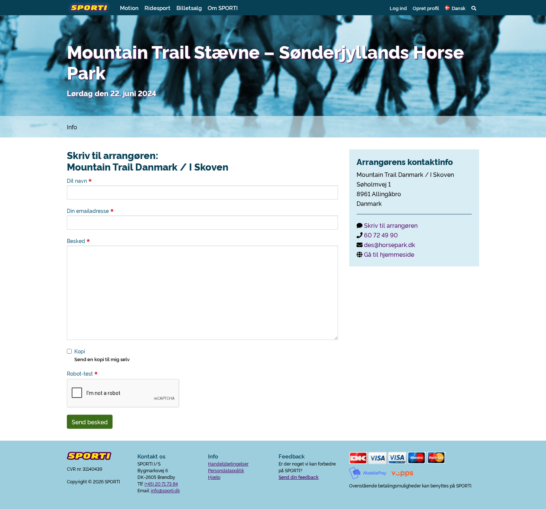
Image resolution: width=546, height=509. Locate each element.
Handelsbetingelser (228, 463)
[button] (455, 7)
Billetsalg (189, 8)
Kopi (79, 351)
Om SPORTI (223, 8)
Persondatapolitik (226, 470)
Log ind (398, 7)
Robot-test (80, 373)
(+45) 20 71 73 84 (161, 483)
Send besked (90, 422)
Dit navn (77, 180)
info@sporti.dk (165, 490)
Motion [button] (129, 8)
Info (72, 127)
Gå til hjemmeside (389, 254)
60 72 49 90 (381, 235)
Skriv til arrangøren (390, 225)
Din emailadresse (88, 210)
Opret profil (426, 7)
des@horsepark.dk (389, 244)
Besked (77, 240)
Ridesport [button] (157, 8)
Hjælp (214, 477)
